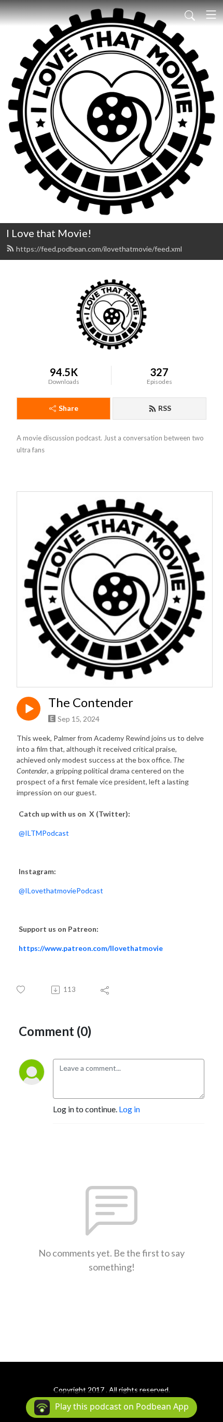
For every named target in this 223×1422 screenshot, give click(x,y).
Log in (129, 1109)
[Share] (106, 990)
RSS (164, 408)
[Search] (189, 14)
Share (68, 408)
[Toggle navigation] (211, 14)
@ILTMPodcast (44, 833)
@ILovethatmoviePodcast (61, 890)
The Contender (90, 702)
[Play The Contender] (28, 709)
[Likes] (21, 989)
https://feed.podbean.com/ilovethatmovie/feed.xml (99, 248)
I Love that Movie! (48, 233)
